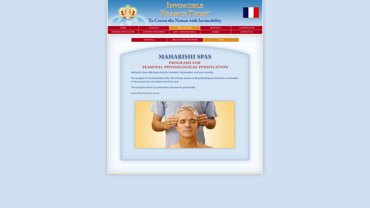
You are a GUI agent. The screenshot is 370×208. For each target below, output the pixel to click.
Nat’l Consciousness (184, 32)
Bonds (215, 32)
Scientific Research (154, 32)
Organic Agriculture (123, 32)
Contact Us (246, 32)
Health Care (185, 28)
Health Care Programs (185, 40)
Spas (221, 40)
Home (123, 28)
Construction (246, 28)
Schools (154, 28)
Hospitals (215, 28)
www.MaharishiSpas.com (144, 93)
